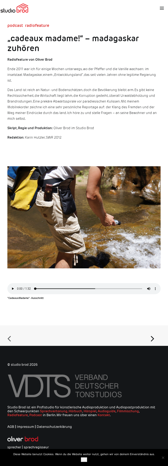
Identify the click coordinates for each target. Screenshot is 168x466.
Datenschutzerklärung (54, 427)
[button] (160, 8)
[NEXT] (154, 335)
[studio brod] (14, 8)
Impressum (25, 427)
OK (84, 459)
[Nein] (163, 458)
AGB (10, 427)
